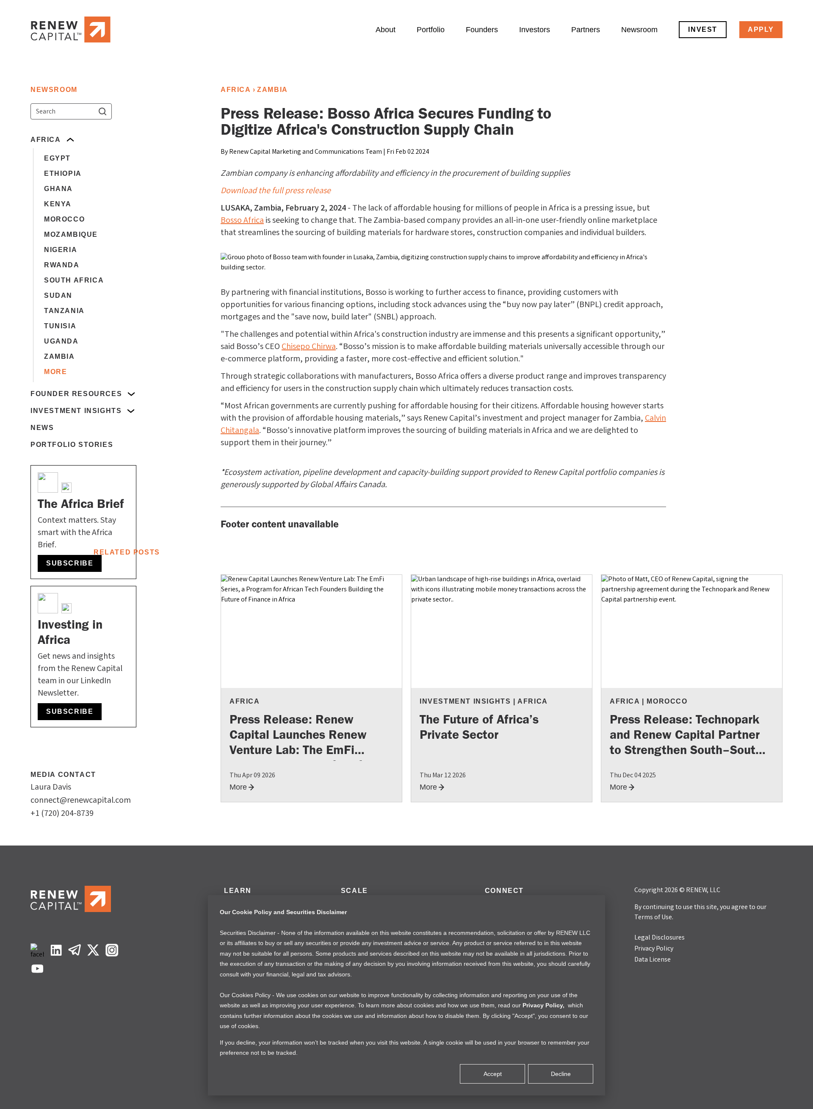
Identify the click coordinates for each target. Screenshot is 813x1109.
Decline (561, 1073)
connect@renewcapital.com (80, 801)
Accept (493, 1073)
